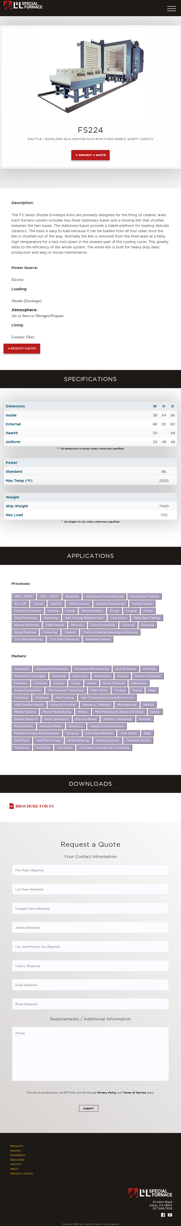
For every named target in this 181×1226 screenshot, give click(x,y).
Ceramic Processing (28, 610)
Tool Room (64, 747)
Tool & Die (43, 747)
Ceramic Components (110, 603)
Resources (17, 1160)
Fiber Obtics (99, 690)
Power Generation (56, 719)
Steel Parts (22, 740)
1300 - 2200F (24, 596)
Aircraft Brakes (126, 668)
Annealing (72, 596)
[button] (171, 7)
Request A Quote (21, 1173)
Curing (70, 610)
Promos (15, 1151)
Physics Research (26, 719)
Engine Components (28, 690)
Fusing (148, 610)
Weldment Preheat (98, 639)
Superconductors (107, 740)
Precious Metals (86, 719)
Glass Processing (26, 617)
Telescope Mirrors (138, 740)
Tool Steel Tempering (64, 639)
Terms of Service (134, 1092)
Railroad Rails (24, 726)
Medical (148, 704)
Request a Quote (92, 155)
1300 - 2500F (49, 596)
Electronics (139, 683)
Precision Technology (118, 719)
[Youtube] (170, 1214)
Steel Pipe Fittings (48, 740)
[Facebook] (163, 1214)
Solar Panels (129, 733)
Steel (147, 733)
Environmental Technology (66, 690)
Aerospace (22, 668)
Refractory (76, 726)
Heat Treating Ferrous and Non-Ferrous (107, 697)
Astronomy (80, 676)
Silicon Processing (103, 624)
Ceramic (56, 603)
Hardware (42, 697)
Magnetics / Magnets (96, 704)
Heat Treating (65, 697)
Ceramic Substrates (148, 676)
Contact (15, 1164)
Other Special (55, 624)
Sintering (128, 624)
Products (16, 1146)
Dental (91, 683)
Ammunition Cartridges (30, 676)
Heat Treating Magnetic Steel (84, 617)
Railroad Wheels (51, 726)
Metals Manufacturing (57, 711)
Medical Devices (25, 711)
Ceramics (21, 683)
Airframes (149, 668)
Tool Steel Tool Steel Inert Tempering (104, 747)
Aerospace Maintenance (52, 668)
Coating (53, 610)
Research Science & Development (37, 733)
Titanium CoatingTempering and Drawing (110, 632)
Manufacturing (127, 704)
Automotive (102, 676)
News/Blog (17, 1155)
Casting (38, 603)
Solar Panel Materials (99, 733)
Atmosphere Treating (144, 596)
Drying (114, 610)
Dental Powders (92, 610)
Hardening (51, 617)
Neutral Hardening (26, 624)
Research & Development (107, 726)
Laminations (118, 617)
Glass (152, 690)
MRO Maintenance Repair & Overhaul (119, 711)
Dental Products (113, 683)
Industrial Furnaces (63, 704)
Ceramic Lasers (142, 603)
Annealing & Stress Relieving (104, 596)
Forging (131, 610)
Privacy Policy (107, 1092)
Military (83, 711)
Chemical (40, 683)
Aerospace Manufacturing (91, 668)
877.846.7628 (162, 1208)
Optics (155, 711)
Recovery (77, 624)
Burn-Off (20, 603)
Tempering (50, 632)
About (14, 1169)
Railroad (144, 719)
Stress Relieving (25, 632)
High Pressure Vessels (29, 704)
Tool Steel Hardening (28, 639)
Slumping (147, 624)
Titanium (70, 632)
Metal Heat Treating (147, 617)
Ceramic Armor (79, 603)
